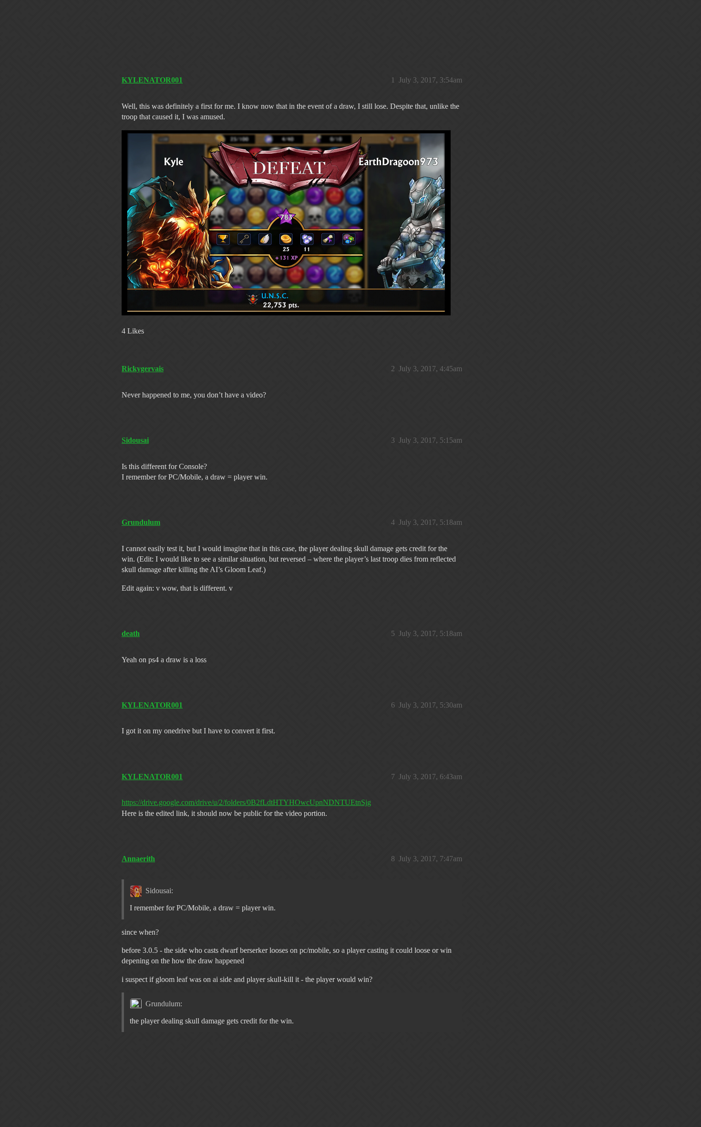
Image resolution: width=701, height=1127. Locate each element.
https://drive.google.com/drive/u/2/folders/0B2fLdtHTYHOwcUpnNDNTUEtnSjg (246, 802)
